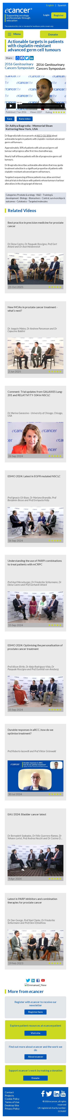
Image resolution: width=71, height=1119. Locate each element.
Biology (23, 198)
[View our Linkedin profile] (33, 980)
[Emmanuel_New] (35, 984)
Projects (9, 1095)
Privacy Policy (12, 1108)
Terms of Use (12, 1102)
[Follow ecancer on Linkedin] (56, 1093)
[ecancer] (19, 10)
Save (9, 118)
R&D (39, 195)
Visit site (35, 1033)
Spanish (62, 5)
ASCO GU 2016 (44, 135)
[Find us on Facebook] (38, 980)
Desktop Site (12, 1105)
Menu (17, 33)
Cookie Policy (12, 1098)
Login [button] (46, 14)
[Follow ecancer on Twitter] (49, 1093)
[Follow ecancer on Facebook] (43, 1093)
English (50, 5)
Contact (9, 1092)
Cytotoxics (22, 201)
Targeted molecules (38, 201)
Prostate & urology (26, 195)
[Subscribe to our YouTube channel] (43, 980)
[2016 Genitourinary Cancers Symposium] (51, 66)
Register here (35, 1012)
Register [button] (59, 15)
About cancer (35, 1056)
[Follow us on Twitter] (28, 980)
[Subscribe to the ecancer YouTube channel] (63, 1093)
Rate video (25, 118)
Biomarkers (34, 198)
